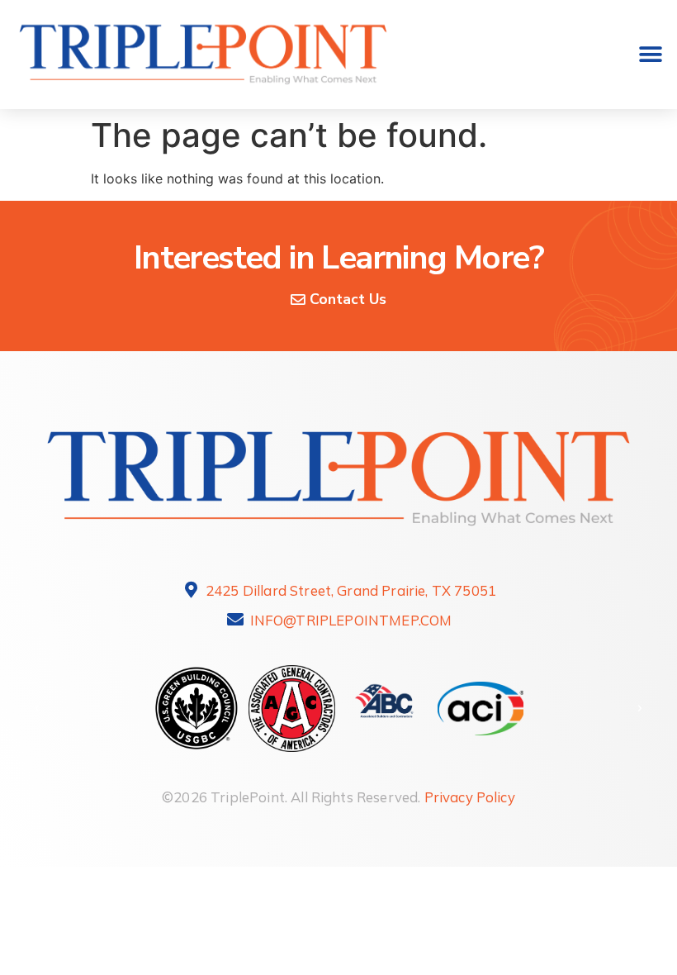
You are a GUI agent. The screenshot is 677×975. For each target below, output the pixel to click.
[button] (650, 55)
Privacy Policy (469, 797)
